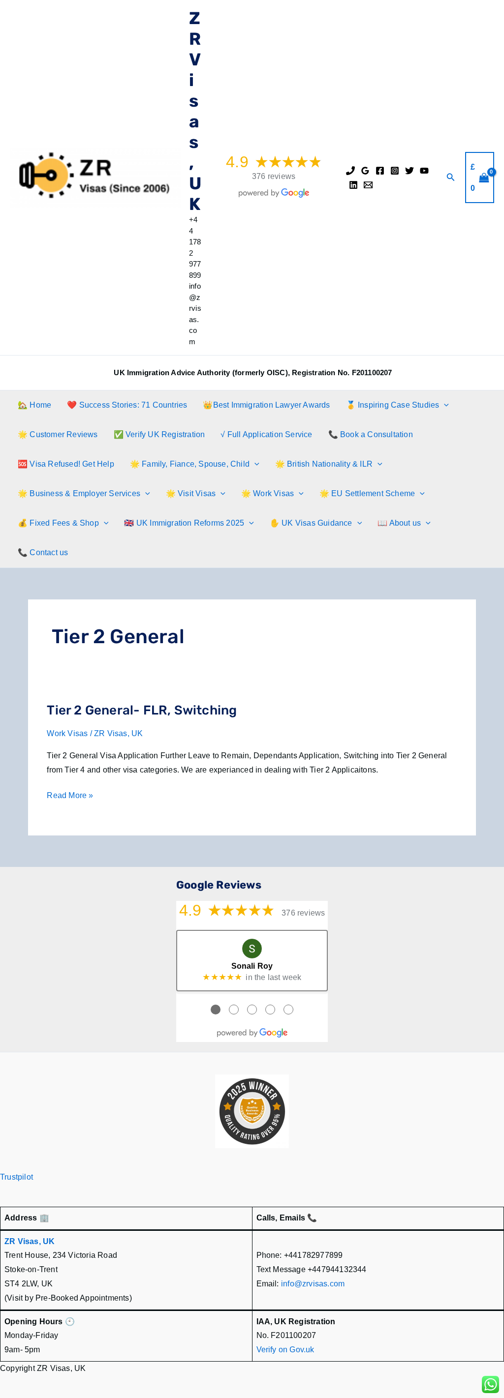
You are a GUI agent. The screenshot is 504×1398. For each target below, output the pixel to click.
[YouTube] (424, 170)
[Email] (368, 184)
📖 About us (399, 523)
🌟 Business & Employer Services (79, 493)
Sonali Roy (252, 966)
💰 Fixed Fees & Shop (58, 523)
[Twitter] (409, 170)
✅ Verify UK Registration (159, 434)
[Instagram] (394, 170)
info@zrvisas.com (313, 1283)
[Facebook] (380, 170)
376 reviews (273, 176)
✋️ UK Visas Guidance (311, 523)
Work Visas (67, 733)
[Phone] (350, 170)
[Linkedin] (353, 184)
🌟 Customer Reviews (58, 434)
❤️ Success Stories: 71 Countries (127, 405)
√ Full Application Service (266, 434)
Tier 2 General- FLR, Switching (142, 710)
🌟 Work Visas (267, 493)
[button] (450, 177)
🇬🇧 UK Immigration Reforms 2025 (184, 523)
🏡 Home (34, 405)
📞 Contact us (43, 552)
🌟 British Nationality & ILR (324, 464)
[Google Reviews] (365, 170)
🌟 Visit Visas (191, 493)
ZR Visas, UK (195, 111)
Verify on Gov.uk (285, 1349)
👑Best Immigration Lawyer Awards (266, 405)
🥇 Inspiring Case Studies (393, 405)
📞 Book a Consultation (370, 434)
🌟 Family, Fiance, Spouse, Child (190, 464)
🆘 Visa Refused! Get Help (66, 464)
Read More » (70, 797)
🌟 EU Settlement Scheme (367, 493)
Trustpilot (16, 1177)
